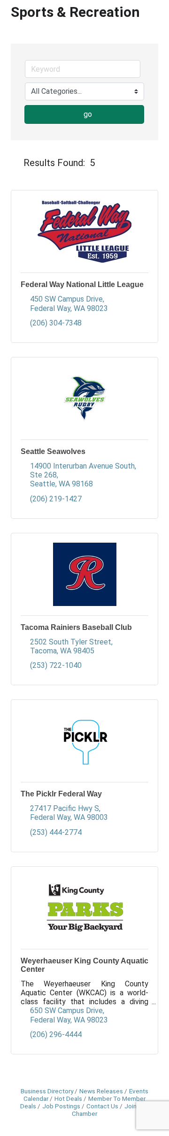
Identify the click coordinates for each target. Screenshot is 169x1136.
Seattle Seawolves (53, 451)
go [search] (88, 114)
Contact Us (102, 1106)
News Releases (101, 1091)
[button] (15, 162)
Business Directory (47, 1091)
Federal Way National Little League (82, 284)
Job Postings (61, 1106)
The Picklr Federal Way (61, 794)
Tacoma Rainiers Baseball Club (76, 627)
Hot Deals (68, 1098)
